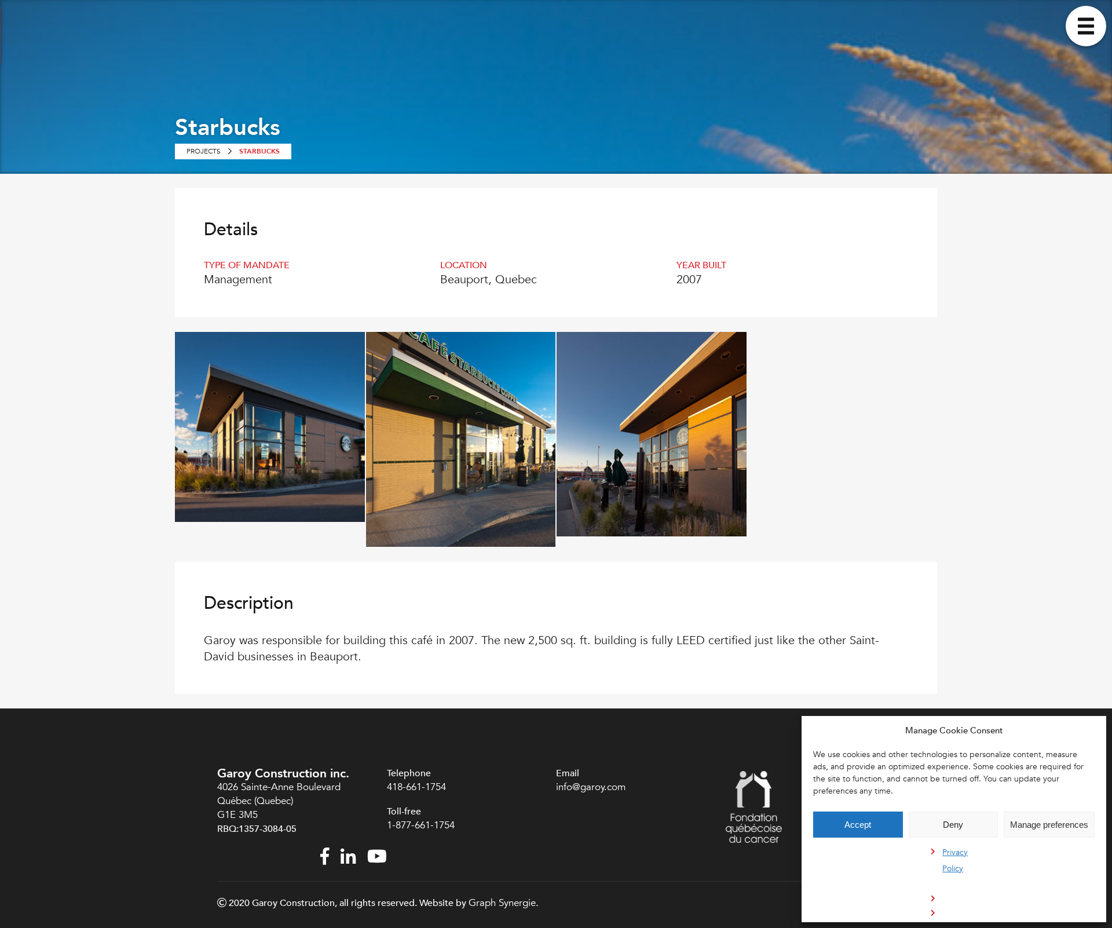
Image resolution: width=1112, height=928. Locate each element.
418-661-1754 (416, 787)
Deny (953, 825)
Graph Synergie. (504, 902)
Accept (857, 825)
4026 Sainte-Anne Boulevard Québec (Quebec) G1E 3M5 (279, 800)
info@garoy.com (591, 787)
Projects (203, 151)
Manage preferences (1049, 825)
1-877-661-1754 (422, 825)
